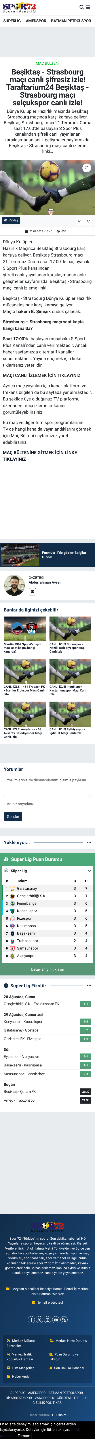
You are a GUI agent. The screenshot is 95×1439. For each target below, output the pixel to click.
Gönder (13, 816)
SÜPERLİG (12, 20)
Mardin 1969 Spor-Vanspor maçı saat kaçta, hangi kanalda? (23, 647)
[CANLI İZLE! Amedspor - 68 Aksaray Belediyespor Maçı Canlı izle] (25, 714)
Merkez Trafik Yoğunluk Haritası (20, 1356)
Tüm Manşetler (23, 1368)
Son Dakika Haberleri (69, 1368)
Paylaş (13, 220)
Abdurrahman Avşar (45, 582)
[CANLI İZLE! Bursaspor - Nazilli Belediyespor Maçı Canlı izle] (70, 628)
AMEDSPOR (36, 20)
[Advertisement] (47, 1163)
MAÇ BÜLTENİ (47, 63)
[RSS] (64, 1319)
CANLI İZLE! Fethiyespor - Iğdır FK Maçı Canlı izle (67, 731)
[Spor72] (19, 7)
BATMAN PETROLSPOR (71, 20)
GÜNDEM (64, 1398)
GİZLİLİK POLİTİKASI (47, 1403)
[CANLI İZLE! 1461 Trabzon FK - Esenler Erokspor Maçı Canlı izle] (25, 671)
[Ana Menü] (88, 7)
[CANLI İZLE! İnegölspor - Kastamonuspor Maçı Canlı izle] (70, 671)
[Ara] (82, 7)
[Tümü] (89, 842)
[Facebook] (31, 1319)
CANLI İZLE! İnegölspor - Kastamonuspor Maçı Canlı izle (68, 690)
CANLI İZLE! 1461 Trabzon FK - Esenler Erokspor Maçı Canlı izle (24, 690)
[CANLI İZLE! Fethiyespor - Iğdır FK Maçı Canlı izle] (70, 714)
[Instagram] (47, 1319)
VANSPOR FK (44, 1398)
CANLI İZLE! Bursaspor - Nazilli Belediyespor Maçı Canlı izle (67, 647)
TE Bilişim (58, 1415)
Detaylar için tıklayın (47, 969)
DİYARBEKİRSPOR (19, 1398)
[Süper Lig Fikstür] (89, 985)
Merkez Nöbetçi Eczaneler (21, 1343)
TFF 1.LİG (80, 1398)
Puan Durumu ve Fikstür (64, 1356)
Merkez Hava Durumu (71, 1341)
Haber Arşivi (21, 1377)
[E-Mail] (32, 591)
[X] (39, 1319)
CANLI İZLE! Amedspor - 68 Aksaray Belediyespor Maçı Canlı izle (23, 733)
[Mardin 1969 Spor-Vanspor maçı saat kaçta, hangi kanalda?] (25, 628)
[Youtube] (55, 1319)
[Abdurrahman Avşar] (14, 585)
